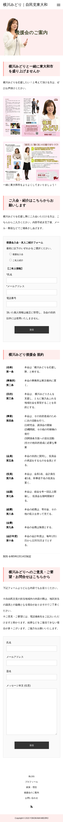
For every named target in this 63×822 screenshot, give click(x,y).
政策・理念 (31, 787)
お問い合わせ (31, 798)
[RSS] (31, 806)
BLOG (32, 776)
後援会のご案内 (31, 792)
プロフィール (31, 782)
